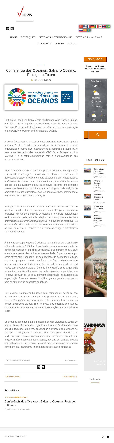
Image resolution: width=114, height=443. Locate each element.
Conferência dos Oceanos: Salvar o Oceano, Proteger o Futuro (40, 403)
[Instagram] (12, 28)
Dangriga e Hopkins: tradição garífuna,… (98, 184)
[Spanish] (85, 30)
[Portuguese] (108, 26)
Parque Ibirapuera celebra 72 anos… (98, 219)
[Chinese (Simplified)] (81, 26)
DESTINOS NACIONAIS (89, 37)
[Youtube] (7, 28)
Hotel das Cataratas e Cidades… (98, 197)
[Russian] (81, 30)
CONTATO (73, 43)
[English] (85, 26)
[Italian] (97, 26)
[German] (93, 26)
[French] (89, 26)
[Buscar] (97, 135)
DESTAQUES (28, 37)
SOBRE (59, 43)
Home (14, 37)
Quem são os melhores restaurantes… (99, 171)
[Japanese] (100, 26)
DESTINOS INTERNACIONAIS (55, 37)
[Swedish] (89, 30)
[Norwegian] (104, 26)
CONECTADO (44, 43)
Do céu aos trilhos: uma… (99, 207)
